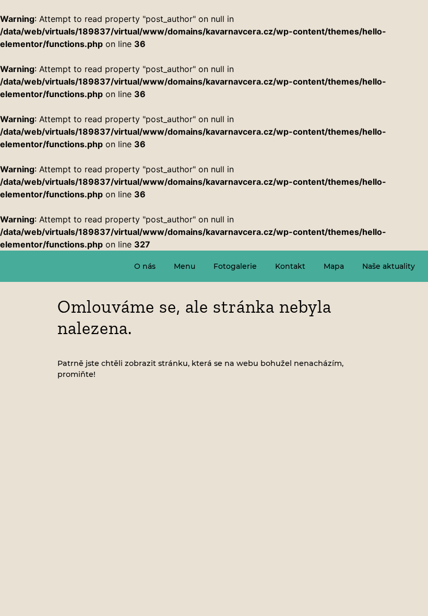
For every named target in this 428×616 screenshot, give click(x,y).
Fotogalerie (235, 266)
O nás (145, 266)
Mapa (334, 266)
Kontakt (290, 266)
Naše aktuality (388, 266)
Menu (184, 266)
